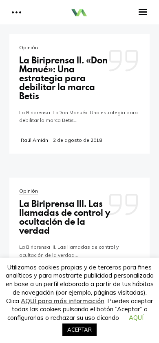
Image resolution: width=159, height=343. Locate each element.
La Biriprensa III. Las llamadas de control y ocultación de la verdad (64, 217)
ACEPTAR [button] (79, 329)
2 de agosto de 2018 (77, 140)
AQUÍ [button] (136, 317)
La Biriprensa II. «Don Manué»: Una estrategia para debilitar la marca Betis (63, 78)
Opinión (28, 47)
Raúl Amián (34, 140)
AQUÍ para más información (62, 301)
